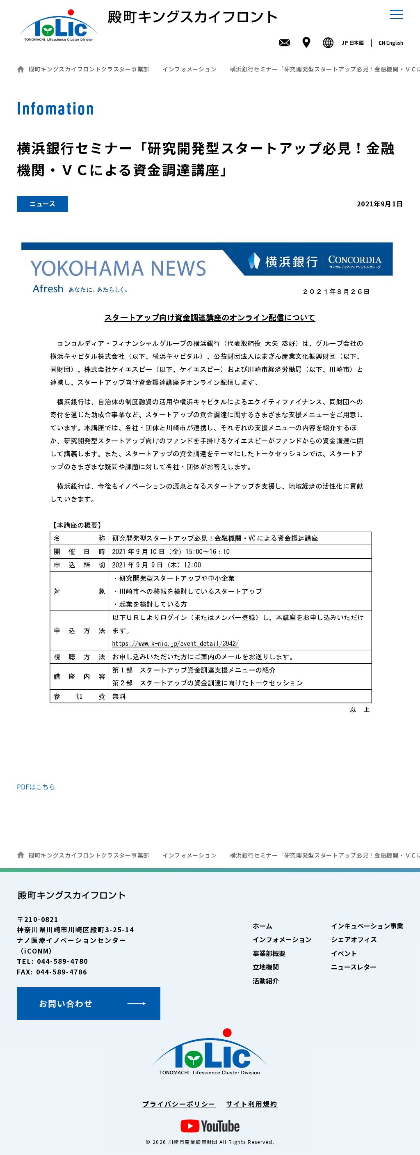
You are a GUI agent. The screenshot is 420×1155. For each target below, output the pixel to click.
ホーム (262, 926)
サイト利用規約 (251, 1104)
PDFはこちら (36, 786)
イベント (344, 953)
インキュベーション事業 (367, 926)
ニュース (42, 203)
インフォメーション (189, 69)
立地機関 (266, 967)
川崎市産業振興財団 (193, 1141)
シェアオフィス (354, 939)
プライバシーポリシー (179, 1104)
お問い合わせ (66, 1003)
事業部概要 (269, 953)
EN (391, 42)
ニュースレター (354, 967)
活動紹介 (266, 981)
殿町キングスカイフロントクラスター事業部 (89, 69)
